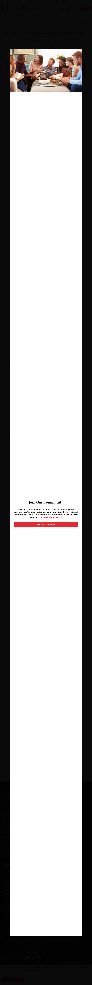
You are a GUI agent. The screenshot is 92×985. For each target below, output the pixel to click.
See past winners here (51, 517)
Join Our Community (46, 524)
